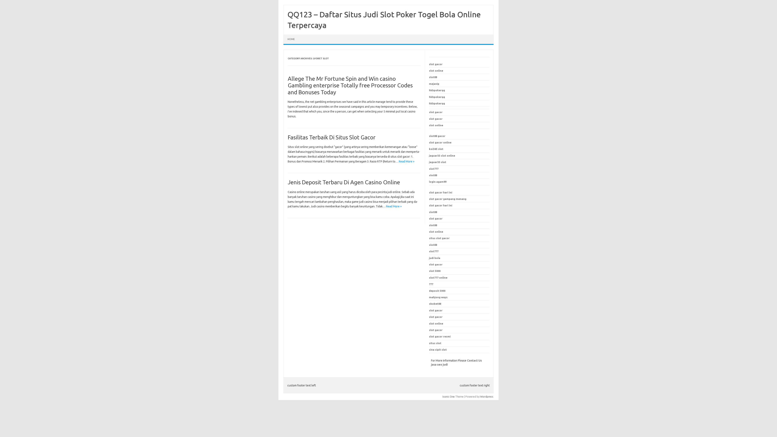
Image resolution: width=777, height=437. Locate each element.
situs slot (435, 343)
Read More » (406, 161)
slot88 (433, 77)
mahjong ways (438, 297)
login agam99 (437, 181)
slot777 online (438, 277)
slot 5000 (435, 270)
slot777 (433, 168)
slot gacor (436, 64)
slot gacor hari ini (440, 192)
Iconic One (449, 396)
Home (291, 39)
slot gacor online (440, 142)
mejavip (434, 83)
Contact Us (474, 360)
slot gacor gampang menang (447, 198)
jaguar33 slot (437, 162)
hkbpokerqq (437, 90)
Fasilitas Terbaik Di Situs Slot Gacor (332, 137)
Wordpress (486, 396)
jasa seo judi (439, 364)
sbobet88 (435, 303)
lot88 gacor (437, 136)
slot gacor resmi (440, 336)
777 (431, 284)
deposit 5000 (437, 290)
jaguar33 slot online (442, 155)
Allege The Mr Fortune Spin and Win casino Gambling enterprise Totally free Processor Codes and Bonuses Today (350, 85)
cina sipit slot (438, 349)
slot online (436, 70)
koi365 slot (436, 148)
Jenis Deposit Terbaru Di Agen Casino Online (344, 182)
